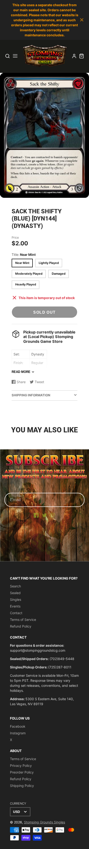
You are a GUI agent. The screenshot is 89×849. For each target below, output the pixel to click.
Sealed (15, 593)
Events (15, 606)
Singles (15, 599)
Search (15, 586)
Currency (18, 803)
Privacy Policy (21, 765)
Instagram (18, 733)
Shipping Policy (22, 786)
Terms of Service (23, 620)
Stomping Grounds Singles (44, 822)
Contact (16, 613)
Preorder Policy (22, 772)
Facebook (17, 726)
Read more (21, 372)
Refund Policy (20, 626)
